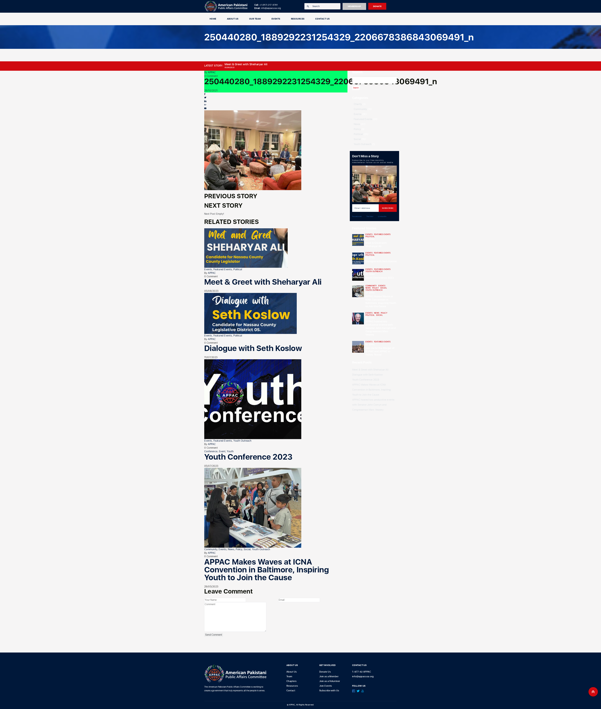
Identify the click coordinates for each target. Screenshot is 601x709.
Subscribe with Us (329, 690)
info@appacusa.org (363, 676)
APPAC (212, 72)
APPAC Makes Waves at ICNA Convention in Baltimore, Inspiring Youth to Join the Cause (266, 570)
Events (208, 269)
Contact (290, 690)
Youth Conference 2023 (248, 457)
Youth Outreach (242, 441)
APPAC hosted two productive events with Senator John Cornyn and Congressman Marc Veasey (380, 328)
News (231, 549)
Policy (239, 549)
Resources (298, 18)
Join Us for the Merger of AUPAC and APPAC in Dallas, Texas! (379, 351)
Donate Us (325, 672)
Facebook (357, 216)
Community (210, 549)
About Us (233, 18)
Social (247, 549)
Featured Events (222, 269)
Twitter (369, 216)
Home (213, 18)
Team (289, 676)
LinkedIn (382, 216)
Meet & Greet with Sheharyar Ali (246, 64)
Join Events (325, 686)
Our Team (255, 18)
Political (237, 269)
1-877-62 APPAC (361, 672)
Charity (358, 104)
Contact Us (322, 18)
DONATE (377, 6)
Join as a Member (329, 676)
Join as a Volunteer (329, 681)
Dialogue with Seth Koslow (253, 349)
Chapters (291, 681)
